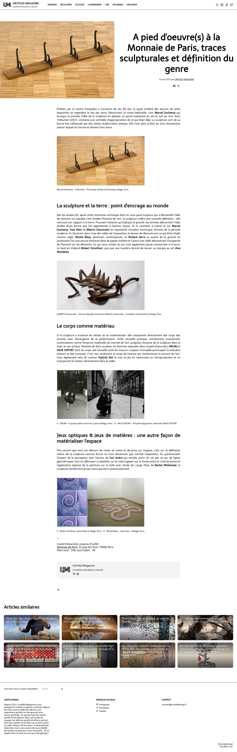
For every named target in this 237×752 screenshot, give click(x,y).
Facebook (104, 708)
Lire (107, 4)
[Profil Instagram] (74, 574)
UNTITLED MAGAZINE (26, 5)
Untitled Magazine (184, 79)
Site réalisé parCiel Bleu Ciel (225, 745)
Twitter (102, 711)
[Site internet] (78, 574)
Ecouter (79, 4)
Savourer (132, 4)
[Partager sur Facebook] (174, 86)
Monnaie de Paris (67, 547)
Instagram (104, 704)
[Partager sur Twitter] (178, 86)
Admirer (52, 4)
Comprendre (94, 4)
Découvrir (66, 4)
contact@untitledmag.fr (174, 704)
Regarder (118, 4)
